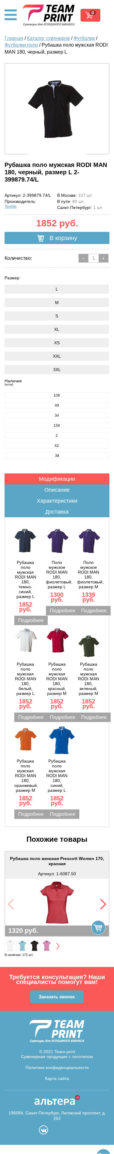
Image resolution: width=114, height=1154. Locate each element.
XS (57, 342)
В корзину (62, 238)
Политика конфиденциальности (57, 1067)
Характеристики (57, 501)
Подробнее (31, 620)
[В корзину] (98, 927)
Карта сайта (57, 1078)
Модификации (57, 479)
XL (56, 329)
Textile (11, 206)
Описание (57, 490)
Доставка (57, 512)
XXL (57, 356)
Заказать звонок (57, 996)
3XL (57, 369)
